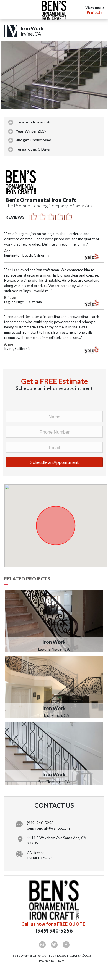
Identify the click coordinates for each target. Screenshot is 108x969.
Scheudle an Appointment (54, 462)
